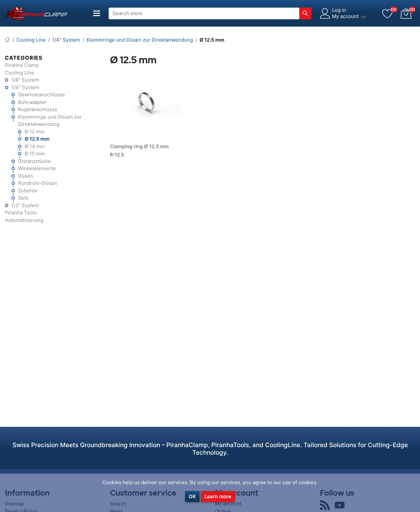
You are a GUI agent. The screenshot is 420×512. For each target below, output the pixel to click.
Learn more (217, 496)
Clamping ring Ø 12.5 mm (139, 146)
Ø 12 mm (35, 131)
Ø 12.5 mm (37, 139)
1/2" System (25, 205)
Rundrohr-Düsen (37, 183)
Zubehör (28, 190)
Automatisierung (24, 220)
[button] (406, 13)
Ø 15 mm (35, 153)
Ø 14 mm (35, 146)
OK (192, 496)
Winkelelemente (37, 168)
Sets (23, 198)
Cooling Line (19, 72)
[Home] (7, 40)
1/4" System (25, 87)
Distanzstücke (34, 161)
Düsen (25, 176)
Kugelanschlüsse (37, 109)
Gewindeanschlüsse (41, 94)
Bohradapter (32, 102)
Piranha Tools (21, 212)
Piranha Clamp (22, 65)
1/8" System (25, 80)
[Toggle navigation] (96, 13)
